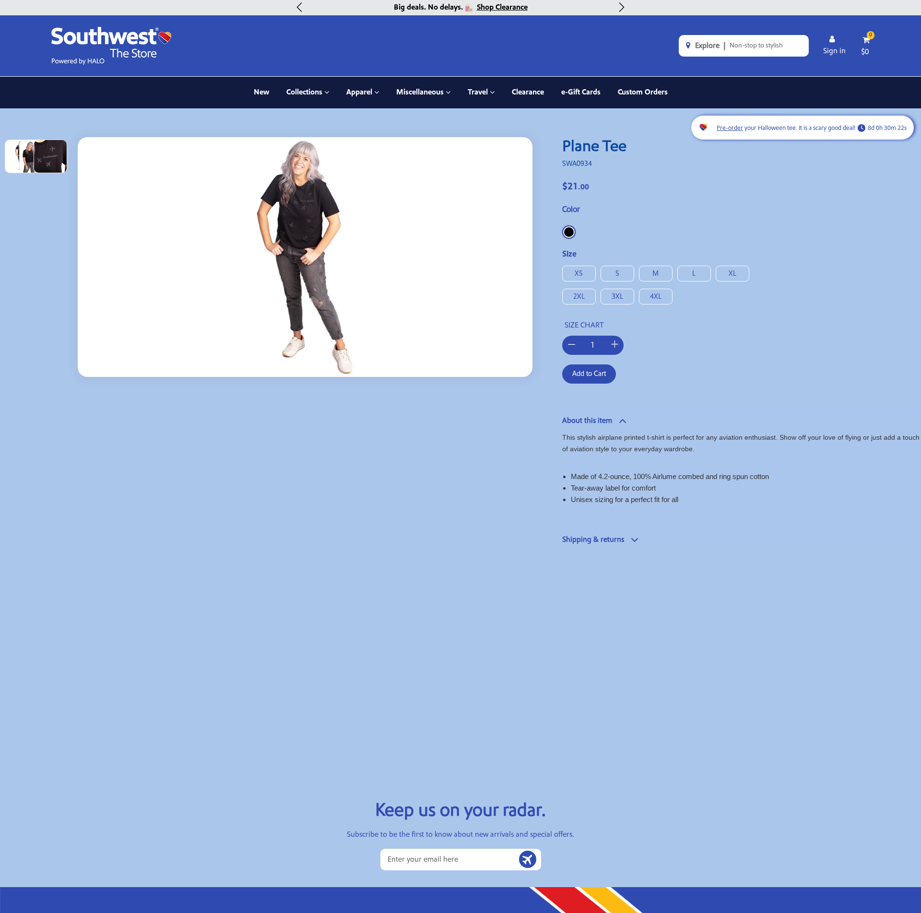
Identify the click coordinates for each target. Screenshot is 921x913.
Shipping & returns (593, 539)
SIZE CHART (584, 325)
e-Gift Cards (581, 92)
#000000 (569, 232)
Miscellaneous (420, 97)
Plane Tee (594, 146)
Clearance (528, 92)
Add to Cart (589, 373)
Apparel (362, 97)
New (261, 92)
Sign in (834, 51)
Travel (481, 97)
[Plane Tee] (305, 257)
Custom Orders (643, 92)
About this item (587, 420)
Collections (306, 97)
